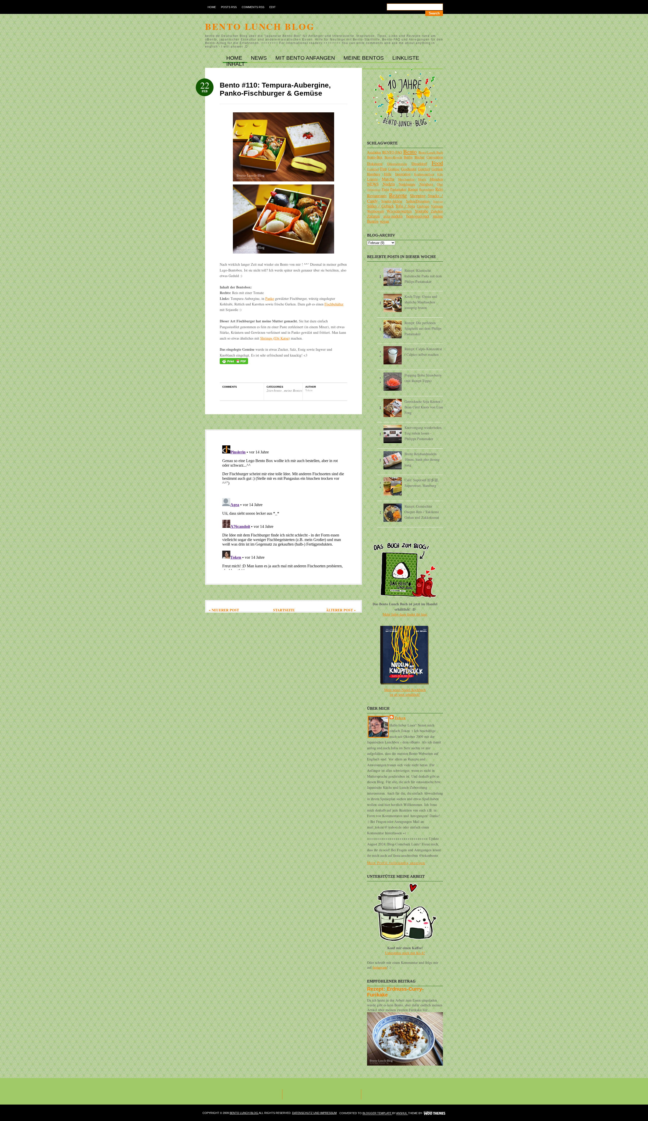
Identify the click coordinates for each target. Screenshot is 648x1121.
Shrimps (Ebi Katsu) (275, 338)
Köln (440, 174)
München (436, 179)
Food (437, 163)
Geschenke (408, 169)
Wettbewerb (375, 211)
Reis (439, 189)
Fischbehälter (334, 304)
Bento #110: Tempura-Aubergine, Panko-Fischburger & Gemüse (275, 89)
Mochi (422, 179)
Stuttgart (438, 201)
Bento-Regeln (393, 157)
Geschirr (424, 169)
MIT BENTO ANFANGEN (305, 58)
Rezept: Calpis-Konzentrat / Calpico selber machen (423, 351)
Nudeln (389, 184)
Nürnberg (426, 184)
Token (400, 717)
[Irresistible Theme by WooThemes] (434, 1113)
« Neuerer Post (224, 610)
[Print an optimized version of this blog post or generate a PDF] (234, 362)
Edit (272, 7)
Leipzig (372, 179)
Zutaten (373, 216)
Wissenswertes (399, 211)
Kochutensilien (424, 174)
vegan (384, 221)
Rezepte (398, 195)
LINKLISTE (405, 58)
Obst (440, 184)
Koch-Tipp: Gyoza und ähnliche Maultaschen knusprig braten (420, 302)
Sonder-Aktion (391, 201)
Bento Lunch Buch (431, 152)
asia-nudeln (392, 216)
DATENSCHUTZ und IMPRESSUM (314, 1112)
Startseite (284, 610)
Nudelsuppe (407, 184)
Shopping (418, 195)
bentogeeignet (417, 216)
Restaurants (377, 195)
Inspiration (403, 174)
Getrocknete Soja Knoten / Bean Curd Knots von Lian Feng (423, 407)
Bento (410, 151)
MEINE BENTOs (364, 58)
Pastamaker (398, 189)
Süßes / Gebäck (380, 206)
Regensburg (426, 189)
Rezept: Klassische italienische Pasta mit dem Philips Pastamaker (423, 276)
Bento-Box (374, 157)
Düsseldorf (419, 163)
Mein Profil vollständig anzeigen (396, 862)
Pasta (385, 189)
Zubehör (437, 211)
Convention (435, 157)
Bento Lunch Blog (260, 26)
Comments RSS (253, 7)
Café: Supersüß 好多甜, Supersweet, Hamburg (421, 483)
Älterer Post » (341, 610)
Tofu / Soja (405, 206)
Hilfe (387, 174)
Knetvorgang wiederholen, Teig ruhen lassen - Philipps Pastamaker (423, 433)
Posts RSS (229, 7)
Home (212, 7)
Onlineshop (373, 189)
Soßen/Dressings (418, 201)
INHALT (235, 64)
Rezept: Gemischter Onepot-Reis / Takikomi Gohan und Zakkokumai (421, 512)
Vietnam (437, 206)
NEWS (259, 58)
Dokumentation (397, 164)
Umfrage (423, 206)
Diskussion (374, 163)
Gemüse (393, 169)
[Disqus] (283, 506)
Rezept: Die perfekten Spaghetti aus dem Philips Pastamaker (422, 328)
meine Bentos (293, 390)
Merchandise (406, 179)
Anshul (402, 1113)
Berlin (408, 157)
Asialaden (374, 152)
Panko (269, 298)
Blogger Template (377, 1113)
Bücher (420, 157)
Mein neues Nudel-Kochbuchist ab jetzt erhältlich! (405, 692)
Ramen (413, 189)
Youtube (421, 211)
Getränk (437, 169)
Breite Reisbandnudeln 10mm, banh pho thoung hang (422, 459)
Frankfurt (373, 169)
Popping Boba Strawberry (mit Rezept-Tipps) (423, 378)
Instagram (380, 967)
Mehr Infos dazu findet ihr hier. (405, 614)
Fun (383, 169)
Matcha (388, 179)
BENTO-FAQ (392, 152)
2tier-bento (274, 390)
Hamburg (373, 174)
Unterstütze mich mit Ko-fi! (405, 952)
